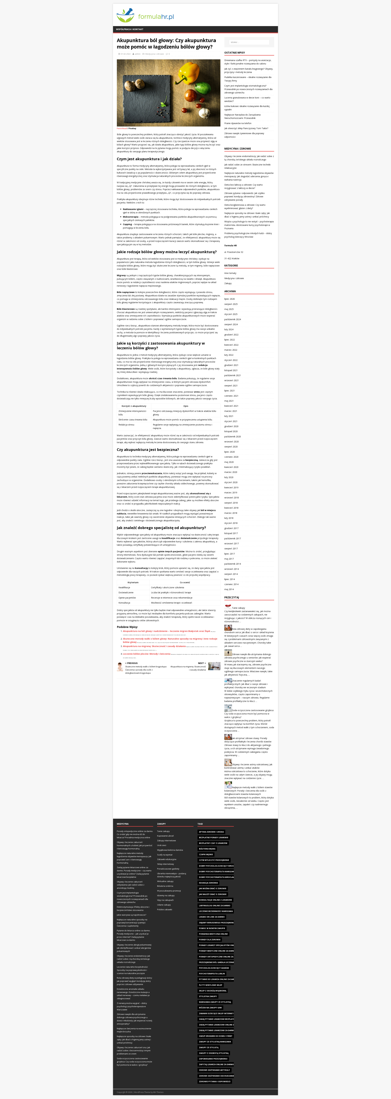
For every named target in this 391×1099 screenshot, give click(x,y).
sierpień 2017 (231, 548)
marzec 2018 (230, 513)
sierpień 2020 (231, 446)
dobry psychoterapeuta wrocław (217, 877)
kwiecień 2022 (231, 344)
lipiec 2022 (229, 339)
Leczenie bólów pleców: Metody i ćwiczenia (146, 653)
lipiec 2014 (229, 579)
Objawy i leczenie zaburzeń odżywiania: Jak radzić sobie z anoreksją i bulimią (130, 884)
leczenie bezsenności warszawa (216, 911)
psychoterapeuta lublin (212, 973)
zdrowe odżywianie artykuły (214, 1070)
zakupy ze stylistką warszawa (215, 1041)
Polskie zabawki (164, 909)
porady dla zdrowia (209, 939)
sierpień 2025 (231, 304)
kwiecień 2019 (231, 487)
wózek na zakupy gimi (210, 1007)
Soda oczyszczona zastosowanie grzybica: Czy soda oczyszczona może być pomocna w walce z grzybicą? (249, 714)
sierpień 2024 (231, 324)
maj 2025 (229, 309)
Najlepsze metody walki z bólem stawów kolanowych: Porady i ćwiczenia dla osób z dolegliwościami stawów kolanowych (248, 791)
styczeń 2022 (231, 360)
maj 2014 (229, 589)
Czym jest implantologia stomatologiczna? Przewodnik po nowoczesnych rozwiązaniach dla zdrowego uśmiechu (248, 89)
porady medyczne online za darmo (217, 951)
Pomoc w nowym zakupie (212, 928)
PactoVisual (122, 128)
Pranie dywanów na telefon (237, 123)
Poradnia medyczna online (213, 934)
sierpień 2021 (231, 385)
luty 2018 (228, 518)
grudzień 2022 (231, 334)
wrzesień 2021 (231, 380)
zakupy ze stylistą (208, 1047)
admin (138, 53)
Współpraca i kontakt (129, 29)
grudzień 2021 (231, 365)
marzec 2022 (230, 349)
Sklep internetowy (165, 864)
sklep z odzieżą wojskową (212, 990)
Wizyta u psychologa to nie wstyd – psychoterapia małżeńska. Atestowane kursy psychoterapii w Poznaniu (249, 225)
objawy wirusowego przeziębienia (217, 922)
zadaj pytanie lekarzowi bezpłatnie (218, 1019)
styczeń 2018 (231, 523)
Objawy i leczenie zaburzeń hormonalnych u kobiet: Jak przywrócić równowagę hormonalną (134, 845)
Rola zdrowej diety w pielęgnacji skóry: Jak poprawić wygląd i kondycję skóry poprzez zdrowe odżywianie (134, 981)
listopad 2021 (231, 370)
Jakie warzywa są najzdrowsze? (131, 914)
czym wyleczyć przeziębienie (214, 860)
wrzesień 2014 (231, 569)
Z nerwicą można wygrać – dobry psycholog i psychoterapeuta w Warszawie (132, 1006)
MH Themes (158, 1092)
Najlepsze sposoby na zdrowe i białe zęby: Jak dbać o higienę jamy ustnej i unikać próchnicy (134, 1039)
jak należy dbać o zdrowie (213, 894)
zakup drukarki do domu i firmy (215, 1036)
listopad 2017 (231, 533)
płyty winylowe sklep (210, 985)
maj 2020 (229, 462)
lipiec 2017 (229, 553)
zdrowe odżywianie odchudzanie (216, 1076)
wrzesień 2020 (231, 441)
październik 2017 (232, 538)
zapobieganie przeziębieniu (213, 1058)
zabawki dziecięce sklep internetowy (218, 1013)
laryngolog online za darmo (214, 905)
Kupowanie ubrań (165, 835)
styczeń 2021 (231, 421)
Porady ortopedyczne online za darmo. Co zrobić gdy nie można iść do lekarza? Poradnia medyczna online (135, 834)
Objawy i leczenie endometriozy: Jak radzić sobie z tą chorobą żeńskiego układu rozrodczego (133, 959)
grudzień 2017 (231, 528)
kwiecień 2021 (231, 405)
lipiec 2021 (229, 390)
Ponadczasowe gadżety (168, 868)
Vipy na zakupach (165, 900)
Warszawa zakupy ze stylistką (215, 1002)
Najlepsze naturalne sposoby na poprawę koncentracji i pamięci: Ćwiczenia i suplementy (132, 922)
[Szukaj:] (249, 42)
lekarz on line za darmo (212, 917)
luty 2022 (228, 354)
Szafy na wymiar (165, 854)
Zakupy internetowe (166, 840)
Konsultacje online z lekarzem (215, 900)
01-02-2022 (126, 53)
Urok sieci (161, 845)
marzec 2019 (230, 492)
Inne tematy (230, 273)
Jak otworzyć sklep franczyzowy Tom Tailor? (246, 128)
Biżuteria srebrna (165, 886)
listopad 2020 (231, 431)
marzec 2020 (230, 472)
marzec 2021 (230, 411)
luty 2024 (228, 329)
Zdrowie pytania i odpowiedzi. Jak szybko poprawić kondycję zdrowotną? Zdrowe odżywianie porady (244, 196)
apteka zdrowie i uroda (211, 832)
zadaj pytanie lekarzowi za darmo (217, 1030)
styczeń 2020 (231, 482)
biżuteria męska (207, 849)
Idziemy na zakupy (166, 895)
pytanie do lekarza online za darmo (218, 979)
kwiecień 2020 (231, 467)
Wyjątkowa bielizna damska (170, 850)
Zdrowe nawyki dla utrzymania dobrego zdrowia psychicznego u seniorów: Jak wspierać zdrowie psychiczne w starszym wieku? (247, 658)
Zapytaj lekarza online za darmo (216, 1064)
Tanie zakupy (238, 607)
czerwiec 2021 (231, 395)
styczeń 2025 (231, 314)
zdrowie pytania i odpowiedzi (214, 1081)
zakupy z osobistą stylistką (213, 1053)
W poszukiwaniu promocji (169, 890)
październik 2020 (232, 436)
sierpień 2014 (231, 574)
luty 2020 (228, 477)
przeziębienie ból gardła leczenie (216, 962)
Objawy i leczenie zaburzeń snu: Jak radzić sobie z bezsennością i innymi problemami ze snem (133, 1050)
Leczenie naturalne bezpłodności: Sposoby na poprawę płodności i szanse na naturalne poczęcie (132, 970)
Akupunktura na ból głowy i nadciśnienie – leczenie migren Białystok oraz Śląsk (166, 631)
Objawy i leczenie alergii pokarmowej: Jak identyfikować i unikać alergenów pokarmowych (134, 948)
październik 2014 (232, 563)
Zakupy (228, 283)
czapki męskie (206, 854)
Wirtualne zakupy (165, 881)
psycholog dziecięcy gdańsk (214, 968)
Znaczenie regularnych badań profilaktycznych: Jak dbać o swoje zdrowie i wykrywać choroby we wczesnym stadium (246, 684)
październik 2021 (232, 375)
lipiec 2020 (229, 451)
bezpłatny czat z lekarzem (213, 843)
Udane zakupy (164, 904)
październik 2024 (232, 319)
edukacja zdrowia (208, 883)
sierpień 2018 (231, 502)
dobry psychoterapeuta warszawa (217, 871)
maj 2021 (229, 400)
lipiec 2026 (229, 298)
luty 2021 (228, 416)
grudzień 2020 (231, 426)
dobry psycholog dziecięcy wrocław (218, 866)
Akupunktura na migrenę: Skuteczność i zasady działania (154, 646)
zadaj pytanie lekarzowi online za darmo (221, 1024)
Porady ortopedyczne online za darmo (220, 956)
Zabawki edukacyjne (166, 859)
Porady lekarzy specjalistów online (218, 945)
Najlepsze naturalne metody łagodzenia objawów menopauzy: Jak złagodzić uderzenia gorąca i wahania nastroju (249, 176)
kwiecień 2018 (231, 507)
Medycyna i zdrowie (154, 53)
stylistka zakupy (208, 996)
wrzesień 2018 (231, 497)
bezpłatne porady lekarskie (213, 837)
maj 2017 (229, 558)
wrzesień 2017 (231, 543)
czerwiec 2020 (231, 456)
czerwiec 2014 (231, 584)
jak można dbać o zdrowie (212, 888)
